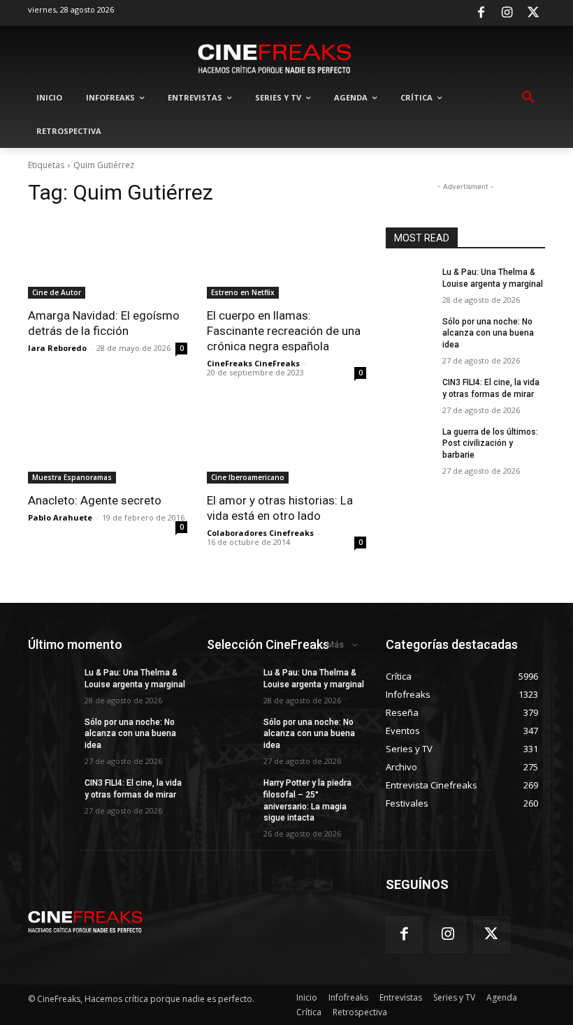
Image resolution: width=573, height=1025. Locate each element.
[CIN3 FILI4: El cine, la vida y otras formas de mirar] (409, 393)
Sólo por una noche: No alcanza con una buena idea (488, 333)
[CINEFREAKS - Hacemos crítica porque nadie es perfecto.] (275, 57)
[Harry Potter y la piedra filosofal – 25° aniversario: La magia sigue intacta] (230, 794)
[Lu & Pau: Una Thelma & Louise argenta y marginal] (409, 283)
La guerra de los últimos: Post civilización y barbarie (490, 444)
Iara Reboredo (57, 348)
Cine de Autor (56, 292)
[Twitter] (533, 13)
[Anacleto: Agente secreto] (107, 444)
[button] (528, 97)
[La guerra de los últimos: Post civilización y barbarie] (409, 443)
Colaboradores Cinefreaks (260, 533)
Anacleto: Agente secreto (94, 500)
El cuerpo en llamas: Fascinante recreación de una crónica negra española (284, 330)
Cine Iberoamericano (247, 477)
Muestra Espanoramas (72, 477)
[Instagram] (507, 13)
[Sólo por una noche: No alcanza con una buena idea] (409, 333)
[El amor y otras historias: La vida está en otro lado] (286, 444)
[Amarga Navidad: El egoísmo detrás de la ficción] (107, 259)
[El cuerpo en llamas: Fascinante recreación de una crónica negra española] (286, 259)
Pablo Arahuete (60, 517)
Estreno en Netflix (243, 292)
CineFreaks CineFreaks (253, 363)
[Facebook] (481, 13)
